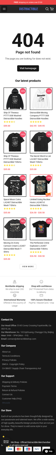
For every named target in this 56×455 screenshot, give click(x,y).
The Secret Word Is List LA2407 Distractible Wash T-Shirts (40, 159)
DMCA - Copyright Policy (13, 364)
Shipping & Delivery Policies (14, 382)
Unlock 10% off (6, 441)
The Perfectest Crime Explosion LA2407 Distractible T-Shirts (39, 246)
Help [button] (50, 451)
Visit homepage (28, 68)
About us (6, 352)
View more (28, 267)
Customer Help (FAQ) (12, 398)
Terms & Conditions (11, 356)
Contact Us (7, 394)
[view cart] (52, 9)
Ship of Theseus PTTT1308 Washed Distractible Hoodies (13, 115)
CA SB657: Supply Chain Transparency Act (21, 368)
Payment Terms (9, 386)
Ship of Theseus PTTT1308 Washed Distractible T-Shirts (12, 159)
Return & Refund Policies (13, 390)
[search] (47, 9)
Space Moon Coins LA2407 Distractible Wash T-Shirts (13, 202)
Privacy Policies (9, 360)
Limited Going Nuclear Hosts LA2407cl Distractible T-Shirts (40, 202)
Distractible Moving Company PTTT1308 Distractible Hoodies (39, 115)
